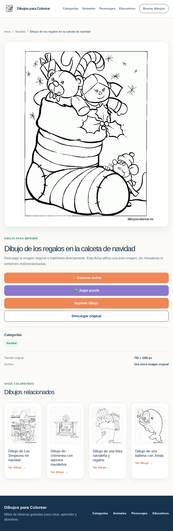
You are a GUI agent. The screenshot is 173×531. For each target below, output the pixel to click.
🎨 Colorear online (86, 278)
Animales (89, 8)
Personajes (107, 8)
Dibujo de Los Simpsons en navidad (19, 455)
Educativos (127, 8)
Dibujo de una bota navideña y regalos (107, 455)
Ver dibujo (17, 467)
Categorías (70, 8)
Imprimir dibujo (86, 303)
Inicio (7, 31)
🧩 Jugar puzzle (86, 290)
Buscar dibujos (154, 8)
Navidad (20, 31)
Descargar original (86, 316)
